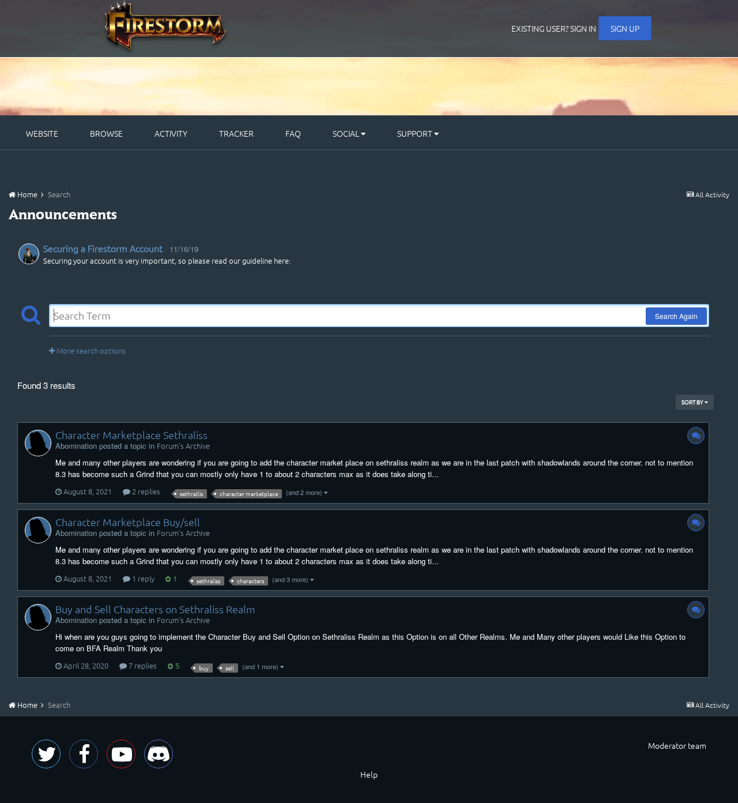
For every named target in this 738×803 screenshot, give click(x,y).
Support (415, 133)
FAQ (293, 133)
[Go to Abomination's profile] (38, 443)
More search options (90, 350)
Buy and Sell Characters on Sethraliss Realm (155, 609)
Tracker (236, 133)
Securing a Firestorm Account (103, 248)
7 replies (142, 665)
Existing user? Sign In (553, 28)
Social (347, 133)
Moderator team (677, 745)
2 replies (145, 491)
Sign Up (625, 28)
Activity (171, 133)
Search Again (676, 316)
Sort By (693, 401)
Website (42, 133)
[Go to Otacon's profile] (28, 253)
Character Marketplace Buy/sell (127, 521)
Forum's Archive (183, 445)
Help (369, 774)
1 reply (142, 578)
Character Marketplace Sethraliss (131, 434)
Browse (106, 133)
